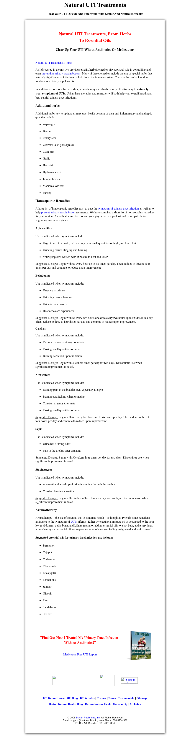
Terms (112, 698)
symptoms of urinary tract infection (118, 208)
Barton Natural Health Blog (66, 704)
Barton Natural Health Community (106, 704)
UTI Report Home (54, 698)
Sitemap (142, 698)
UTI (73, 521)
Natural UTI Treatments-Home (53, 62)
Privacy (101, 698)
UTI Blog (72, 698)
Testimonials (126, 698)
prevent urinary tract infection (58, 212)
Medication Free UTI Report (80, 654)
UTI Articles (87, 698)
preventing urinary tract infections (61, 73)
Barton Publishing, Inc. (88, 717)
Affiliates (135, 704)
